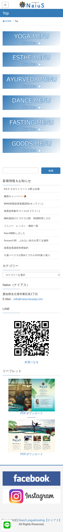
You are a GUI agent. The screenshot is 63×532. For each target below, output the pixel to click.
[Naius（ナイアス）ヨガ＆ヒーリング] (31, 394)
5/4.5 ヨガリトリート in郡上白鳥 (22, 189)
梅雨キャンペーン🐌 (15, 196)
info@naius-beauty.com (28, 299)
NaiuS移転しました (14, 233)
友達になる (31, 362)
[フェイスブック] (31, 478)
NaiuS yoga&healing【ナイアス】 (40, 520)
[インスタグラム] (31, 496)
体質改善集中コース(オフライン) (22, 211)
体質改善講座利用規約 (16, 247)
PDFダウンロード (31, 413)
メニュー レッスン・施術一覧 (21, 225)
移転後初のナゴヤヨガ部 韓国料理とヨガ (27, 218)
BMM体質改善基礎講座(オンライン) (23, 203)
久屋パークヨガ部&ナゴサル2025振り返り (27, 255)
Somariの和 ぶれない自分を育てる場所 (26, 240)
